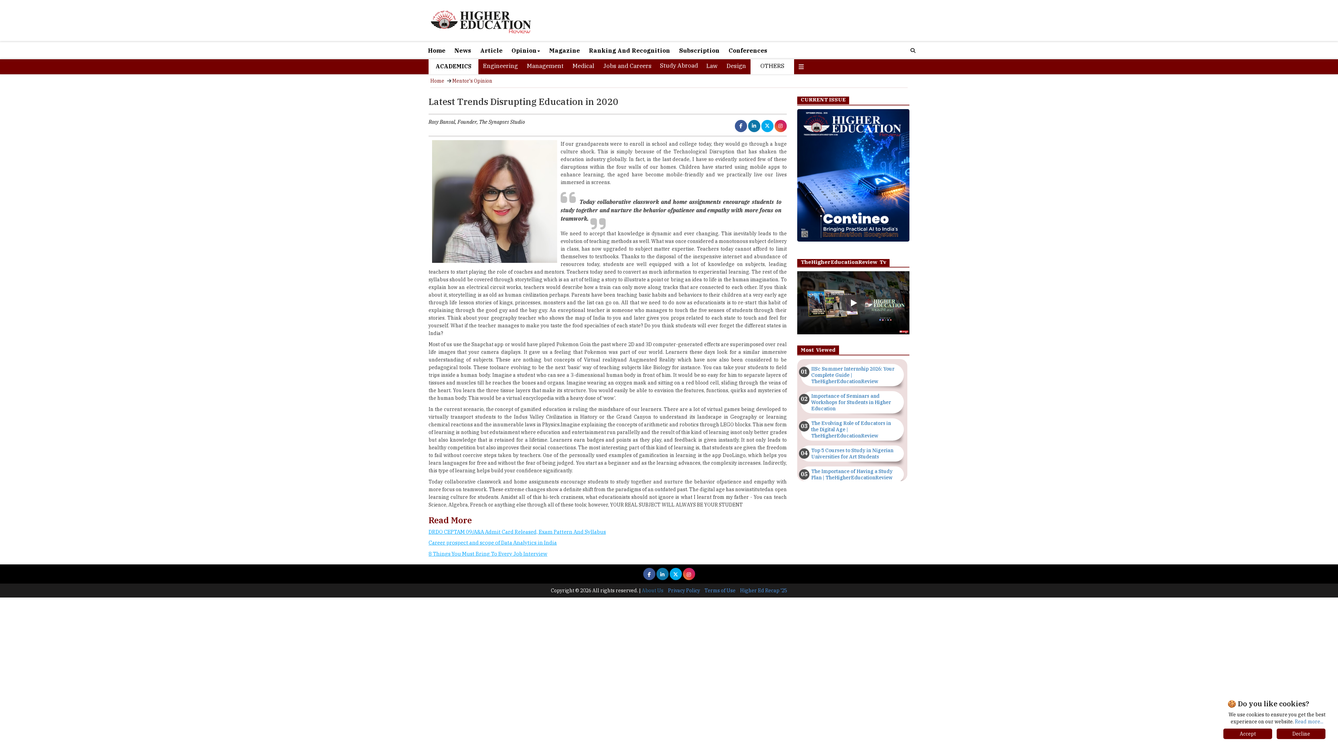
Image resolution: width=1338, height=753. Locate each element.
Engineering (500, 66)
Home (436, 50)
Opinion (524, 50)
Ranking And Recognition (629, 50)
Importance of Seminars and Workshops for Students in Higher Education (851, 402)
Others (772, 66)
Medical (583, 66)
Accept (1248, 734)
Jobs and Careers (627, 66)
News (462, 50)
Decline (1301, 734)
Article (491, 50)
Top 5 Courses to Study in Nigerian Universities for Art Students (852, 453)
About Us (652, 590)
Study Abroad (679, 65)
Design (736, 66)
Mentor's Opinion (472, 81)
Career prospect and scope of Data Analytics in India (493, 542)
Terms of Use (720, 590)
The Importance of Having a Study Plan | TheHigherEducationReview (852, 474)
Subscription (699, 50)
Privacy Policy (684, 590)
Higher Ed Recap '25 (763, 590)
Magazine (564, 50)
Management (545, 66)
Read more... (1309, 721)
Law (711, 66)
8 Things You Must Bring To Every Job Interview (488, 553)
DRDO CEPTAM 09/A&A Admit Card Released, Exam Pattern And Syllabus (517, 531)
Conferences (748, 50)
